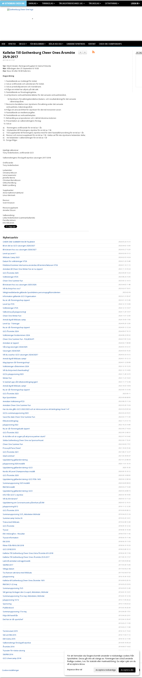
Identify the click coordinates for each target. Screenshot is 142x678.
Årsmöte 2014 (8, 646)
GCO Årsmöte (8, 526)
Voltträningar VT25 (10, 308)
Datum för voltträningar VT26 (15, 261)
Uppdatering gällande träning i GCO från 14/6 (22, 479)
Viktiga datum (8, 568)
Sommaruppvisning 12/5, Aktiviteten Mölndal (21, 514)
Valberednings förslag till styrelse (17, 642)
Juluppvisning (8, 576)
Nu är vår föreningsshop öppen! (16, 300)
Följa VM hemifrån (10, 615)
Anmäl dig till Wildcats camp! (14, 386)
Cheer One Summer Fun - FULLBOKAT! (18, 339)
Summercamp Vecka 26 (12, 518)
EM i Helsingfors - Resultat (14, 533)
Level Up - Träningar (11, 323)
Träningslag (47, 3)
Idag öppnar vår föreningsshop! (16, 362)
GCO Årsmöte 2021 (11, 452)
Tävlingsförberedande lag (71, 3)
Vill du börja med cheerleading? (16, 370)
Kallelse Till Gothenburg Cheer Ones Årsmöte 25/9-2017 (39, 54)
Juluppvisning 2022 (10, 424)
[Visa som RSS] (93, 52)
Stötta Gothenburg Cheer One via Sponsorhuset (23, 440)
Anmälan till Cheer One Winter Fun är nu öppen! (23, 269)
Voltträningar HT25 (10, 277)
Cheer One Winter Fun (12, 315)
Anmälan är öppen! (11, 343)
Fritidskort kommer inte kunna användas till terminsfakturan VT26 (30, 265)
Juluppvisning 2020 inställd (14, 463)
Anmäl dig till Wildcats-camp (14, 319)
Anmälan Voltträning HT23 (13, 401)
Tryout (5, 530)
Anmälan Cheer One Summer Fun (17, 405)
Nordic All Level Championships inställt (19, 471)
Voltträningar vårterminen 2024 (16, 366)
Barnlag (32, 3)
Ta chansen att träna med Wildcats (17, 572)
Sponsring (7, 604)
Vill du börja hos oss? (12, 288)
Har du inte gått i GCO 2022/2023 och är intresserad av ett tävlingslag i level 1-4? (36, 409)
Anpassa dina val (74, 669)
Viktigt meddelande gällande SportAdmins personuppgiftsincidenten (31, 292)
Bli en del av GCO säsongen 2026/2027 (19, 245)
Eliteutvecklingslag (10, 421)
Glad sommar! (9, 456)
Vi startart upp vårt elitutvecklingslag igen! (20, 382)
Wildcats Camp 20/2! (11, 257)
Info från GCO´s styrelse (13, 495)
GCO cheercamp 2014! (12, 658)
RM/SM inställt (9, 487)
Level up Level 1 (9, 253)
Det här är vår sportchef (13, 619)
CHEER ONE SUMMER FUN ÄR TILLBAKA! (19, 242)
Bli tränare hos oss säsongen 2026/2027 (19, 249)
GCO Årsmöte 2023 (11, 393)
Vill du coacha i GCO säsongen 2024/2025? (20, 354)
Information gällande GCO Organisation (19, 296)
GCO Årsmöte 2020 (11, 475)
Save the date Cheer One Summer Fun (19, 417)
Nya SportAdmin (9, 397)
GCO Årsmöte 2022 (11, 432)
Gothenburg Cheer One (14, 3)
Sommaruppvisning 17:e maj (14, 611)
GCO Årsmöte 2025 (11, 273)
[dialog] (101, 662)
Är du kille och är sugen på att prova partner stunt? (24, 436)
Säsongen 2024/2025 (11, 350)
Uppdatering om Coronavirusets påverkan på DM (23, 502)
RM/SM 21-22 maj (10, 584)
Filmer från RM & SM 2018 (13, 545)
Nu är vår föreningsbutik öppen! (16, 428)
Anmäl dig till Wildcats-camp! (14, 358)
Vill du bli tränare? (10, 498)
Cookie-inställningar (10, 670)
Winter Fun (7, 378)
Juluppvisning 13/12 (11, 600)
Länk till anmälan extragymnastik (16, 561)
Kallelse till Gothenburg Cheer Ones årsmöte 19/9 (23, 580)
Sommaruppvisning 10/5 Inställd (16, 483)
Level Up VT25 (8, 304)
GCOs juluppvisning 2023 (13, 374)
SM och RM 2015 (9, 635)
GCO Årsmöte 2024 (11, 331)
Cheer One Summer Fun (13, 280)
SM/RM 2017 (8, 565)
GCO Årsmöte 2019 (11, 510)
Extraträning (111, 3)
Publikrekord (8, 607)
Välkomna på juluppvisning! (14, 312)
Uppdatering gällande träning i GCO (18, 467)
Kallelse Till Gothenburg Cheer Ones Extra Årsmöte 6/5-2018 (28, 553)
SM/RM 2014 (8, 654)
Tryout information (10, 537)
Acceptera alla (127, 670)
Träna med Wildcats (11, 522)
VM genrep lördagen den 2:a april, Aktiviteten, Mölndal (25, 592)
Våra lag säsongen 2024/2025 (15, 347)
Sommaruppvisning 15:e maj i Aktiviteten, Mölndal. (24, 596)
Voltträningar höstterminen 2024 (16, 335)
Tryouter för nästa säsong (14, 650)
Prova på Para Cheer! (12, 448)
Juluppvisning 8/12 (10, 506)
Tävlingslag (94, 3)
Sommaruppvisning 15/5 (13, 588)
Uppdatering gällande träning (15, 459)
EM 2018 (6, 541)
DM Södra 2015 (9, 639)
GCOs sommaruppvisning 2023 (16, 413)
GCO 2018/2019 (9, 549)
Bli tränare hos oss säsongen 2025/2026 (19, 284)
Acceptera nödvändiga (106, 670)
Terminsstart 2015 (10, 631)
